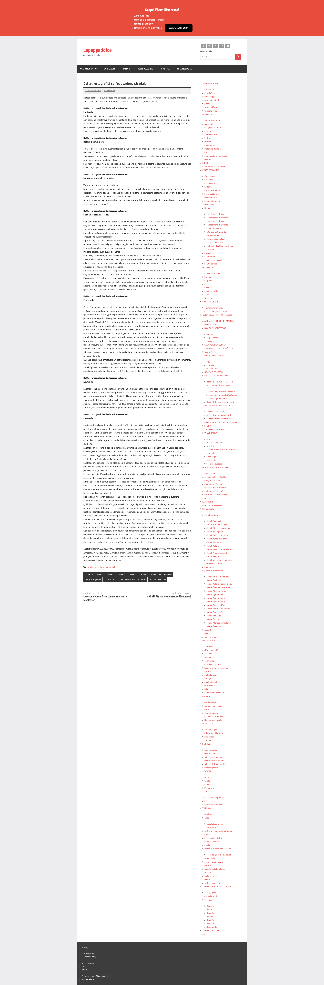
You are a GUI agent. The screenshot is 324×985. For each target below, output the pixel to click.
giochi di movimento (213, 307)
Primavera (209, 787)
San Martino (209, 256)
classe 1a (89, 574)
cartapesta (211, 827)
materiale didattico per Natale (219, 246)
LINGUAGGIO (109, 579)
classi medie (211, 927)
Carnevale (208, 179)
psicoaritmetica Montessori (218, 415)
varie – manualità (212, 883)
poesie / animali (213, 580)
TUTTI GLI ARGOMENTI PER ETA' (132, 579)
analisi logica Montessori (219, 398)
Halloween (209, 204)
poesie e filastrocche (213, 570)
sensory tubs (212, 368)
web (204, 934)
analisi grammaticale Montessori (222, 394)
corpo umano (212, 337)
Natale (207, 208)
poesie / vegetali (213, 626)
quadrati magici (211, 682)
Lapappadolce (97, 50)
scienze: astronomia (213, 757)
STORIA (207, 425)
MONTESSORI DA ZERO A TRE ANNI (220, 422)
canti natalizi (210, 702)
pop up (207, 865)
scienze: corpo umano (214, 760)
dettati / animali (213, 521)
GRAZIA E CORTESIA (213, 372)
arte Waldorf (210, 473)
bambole (208, 814)
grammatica (209, 567)
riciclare (207, 872)
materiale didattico (212, 148)
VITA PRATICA (210, 432)
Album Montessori (212, 120)
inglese (207, 138)
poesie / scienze (213, 615)
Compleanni (209, 183)
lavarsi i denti (212, 460)
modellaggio (210, 96)
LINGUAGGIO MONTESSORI (217, 375)
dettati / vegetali (213, 556)
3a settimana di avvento (217, 221)
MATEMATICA (208, 640)
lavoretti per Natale (215, 242)
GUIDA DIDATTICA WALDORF (215, 467)
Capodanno (209, 176)
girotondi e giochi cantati (215, 311)
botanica (210, 334)
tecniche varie (210, 110)
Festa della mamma (213, 201)
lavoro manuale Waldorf (215, 487)
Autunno (208, 777)
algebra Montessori (215, 411)
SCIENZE (206, 743)
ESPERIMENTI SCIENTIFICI (214, 166)
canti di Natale (212, 235)
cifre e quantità (211, 650)
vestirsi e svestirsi (214, 463)
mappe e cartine (211, 291)
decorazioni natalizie (215, 239)
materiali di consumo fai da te (217, 848)
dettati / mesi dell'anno (216, 538)
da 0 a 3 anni (210, 892)
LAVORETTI (207, 501)
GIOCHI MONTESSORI (214, 355)
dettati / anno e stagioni (217, 524)
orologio (208, 678)
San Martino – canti (213, 260)
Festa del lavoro (211, 193)
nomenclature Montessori (216, 155)
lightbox (210, 365)
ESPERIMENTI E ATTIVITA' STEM (219, 348)
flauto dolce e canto (213, 720)
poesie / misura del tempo (218, 608)
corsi (84, 966)
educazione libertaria (213, 733)
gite (206, 284)
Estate (207, 780)
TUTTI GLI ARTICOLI (157, 579)
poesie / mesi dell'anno (216, 605)
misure (207, 671)
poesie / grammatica (215, 598)
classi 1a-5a (211, 923)
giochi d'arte (210, 93)
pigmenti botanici (212, 100)
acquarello (209, 89)
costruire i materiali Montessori (218, 831)
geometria (209, 660)
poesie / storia (212, 619)
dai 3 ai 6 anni (210, 896)
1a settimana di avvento (217, 214)
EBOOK (205, 163)
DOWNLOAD (208, 114)
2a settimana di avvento (217, 217)
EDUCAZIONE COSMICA (215, 344)
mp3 (206, 152)
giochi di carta (210, 134)
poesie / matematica (215, 601)
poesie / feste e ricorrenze (218, 587)
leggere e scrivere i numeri (216, 667)
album (84, 969)
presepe (210, 249)
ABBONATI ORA (178, 27)
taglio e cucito (210, 876)
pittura (207, 103)
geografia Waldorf (212, 480)
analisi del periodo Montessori (221, 391)
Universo (208, 298)
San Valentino (210, 263)
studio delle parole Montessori (220, 402)
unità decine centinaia (214, 692)
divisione (208, 653)
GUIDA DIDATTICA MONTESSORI (217, 314)
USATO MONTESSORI (89, 68)
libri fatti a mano (211, 841)
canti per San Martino (214, 705)
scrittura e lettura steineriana (217, 494)
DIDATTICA (165, 68)
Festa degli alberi (212, 190)
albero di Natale (213, 228)
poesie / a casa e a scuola (217, 576)
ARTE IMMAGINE (210, 83)
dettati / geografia (214, 531)
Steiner (207, 740)
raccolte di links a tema (214, 869)
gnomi (207, 834)
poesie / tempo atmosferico (218, 622)
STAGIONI (206, 771)
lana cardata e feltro (213, 838)
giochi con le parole (213, 563)
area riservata (88, 963)
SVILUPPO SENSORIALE (215, 429)
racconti (207, 629)
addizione (208, 646)
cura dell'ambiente (214, 442)
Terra (206, 294)
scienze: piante (211, 767)
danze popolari (211, 713)
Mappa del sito (88, 979)
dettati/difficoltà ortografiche (219, 560)
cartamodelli (210, 124)
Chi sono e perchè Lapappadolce (95, 976)
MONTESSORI (109, 68)
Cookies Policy (90, 956)
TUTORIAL (207, 808)
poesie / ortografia (214, 612)
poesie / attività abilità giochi (219, 583)
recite (207, 633)
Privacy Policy (89, 953)
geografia (208, 131)
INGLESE (206, 498)
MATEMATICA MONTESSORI (217, 405)
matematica (209, 145)
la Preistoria (209, 801)
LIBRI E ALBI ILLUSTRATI (213, 505)
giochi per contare (212, 664)
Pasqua (207, 253)
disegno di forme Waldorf (215, 477)
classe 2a (100, 574)
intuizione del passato (214, 797)
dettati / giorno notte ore (217, 535)
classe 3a (111, 574)
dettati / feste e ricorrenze (218, 528)
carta (206, 817)
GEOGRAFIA (208, 267)
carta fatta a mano (214, 823)
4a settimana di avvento (217, 224)
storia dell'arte (210, 107)
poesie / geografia (214, 594)
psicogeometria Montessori (218, 418)
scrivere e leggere (212, 637)
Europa (207, 276)
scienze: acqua (210, 749)
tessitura (208, 879)
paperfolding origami (213, 861)
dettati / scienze (213, 542)
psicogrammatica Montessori (219, 385)
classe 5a (132, 574)
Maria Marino (109, 90)
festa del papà (210, 197)
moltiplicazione (211, 675)
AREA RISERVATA (184, 68)
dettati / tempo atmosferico (218, 549)
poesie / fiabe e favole (216, 590)
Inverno (207, 784)
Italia (206, 287)
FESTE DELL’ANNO (145, 68)
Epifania (208, 186)
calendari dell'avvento (216, 231)
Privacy (85, 947)
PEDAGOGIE (208, 723)
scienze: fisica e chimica (215, 764)
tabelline (208, 689)
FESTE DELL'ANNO (210, 170)
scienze (207, 159)
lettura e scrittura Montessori (219, 381)
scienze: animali (211, 753)
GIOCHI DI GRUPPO (211, 301)
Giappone (208, 280)
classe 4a (122, 574)
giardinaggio (212, 456)
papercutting (210, 858)
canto (206, 709)
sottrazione (209, 685)
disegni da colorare (212, 127)
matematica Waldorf (213, 491)
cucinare (210, 439)
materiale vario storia (214, 804)
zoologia (210, 341)
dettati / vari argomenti (161, 574)
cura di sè (210, 446)
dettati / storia (212, 545)
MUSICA (206, 696)
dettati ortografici (93, 579)
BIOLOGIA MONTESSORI (215, 328)
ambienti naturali (212, 273)
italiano (207, 141)
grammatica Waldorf (213, 484)
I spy (208, 361)
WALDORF (126, 68)
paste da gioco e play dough (218, 854)
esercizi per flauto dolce (215, 716)
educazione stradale (107, 567)
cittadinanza (92, 567)
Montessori (209, 736)
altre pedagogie (211, 729)
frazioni (207, 657)
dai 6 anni (144, 574)
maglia (207, 845)
